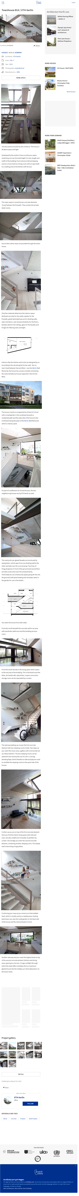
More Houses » (71, 92)
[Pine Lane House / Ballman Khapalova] (51, 41)
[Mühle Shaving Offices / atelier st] (51, 19)
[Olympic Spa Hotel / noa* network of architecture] (51, 30)
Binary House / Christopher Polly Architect (63, 83)
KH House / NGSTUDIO (65, 68)
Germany (18, 52)
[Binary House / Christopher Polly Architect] (50, 84)
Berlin (35, 368)
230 (11, 60)
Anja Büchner (19, 68)
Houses (5, 52)
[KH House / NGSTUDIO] (50, 72)
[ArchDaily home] (38, 2)
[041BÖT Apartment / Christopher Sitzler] (50, 157)
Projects (22, 1119)
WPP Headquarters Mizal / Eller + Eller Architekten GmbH (66, 167)
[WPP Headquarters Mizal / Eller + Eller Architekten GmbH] (50, 169)
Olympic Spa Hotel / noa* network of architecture (65, 30)
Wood (5, 1119)
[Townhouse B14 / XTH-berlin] (4, 1045)
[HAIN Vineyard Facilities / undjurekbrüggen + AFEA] (50, 144)
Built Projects (33, 1119)
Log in (73, 2)
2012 (11, 64)
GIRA (18, 72)
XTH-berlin (17, 56)
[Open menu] (2, 2)
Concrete (13, 1119)
